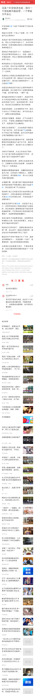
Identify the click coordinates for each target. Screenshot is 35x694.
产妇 (24, 130)
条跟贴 (17, 314)
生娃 (10, 26)
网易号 (9, 2)
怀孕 (8, 83)
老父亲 (8, 197)
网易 (3, 2)
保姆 (18, 203)
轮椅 (19, 175)
